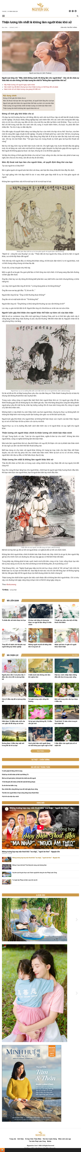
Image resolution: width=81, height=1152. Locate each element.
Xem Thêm (40, 751)
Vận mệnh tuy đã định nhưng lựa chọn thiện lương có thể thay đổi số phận (31, 87)
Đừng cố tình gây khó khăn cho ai (14, 98)
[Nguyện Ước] (40, 7)
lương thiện (13, 590)
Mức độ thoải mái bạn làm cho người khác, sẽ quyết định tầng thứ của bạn (28, 101)
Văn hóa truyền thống (69, 27)
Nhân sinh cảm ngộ (64, 1139)
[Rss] (70, 11)
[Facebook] (73, 11)
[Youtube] (76, 11)
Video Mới (40, 803)
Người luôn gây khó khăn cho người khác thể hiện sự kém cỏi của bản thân (28, 103)
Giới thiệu (20, 1139)
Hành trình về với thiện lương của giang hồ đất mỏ (22, 89)
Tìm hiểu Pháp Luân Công (37, 1141)
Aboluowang (11, 584)
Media (49, 1141)
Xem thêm (75, 655)
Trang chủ (12, 1139)
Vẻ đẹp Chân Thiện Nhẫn (33, 1139)
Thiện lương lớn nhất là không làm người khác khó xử (21, 108)
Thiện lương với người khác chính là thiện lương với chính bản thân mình (27, 106)
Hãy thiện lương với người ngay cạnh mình (19, 85)
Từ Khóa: (5, 590)
